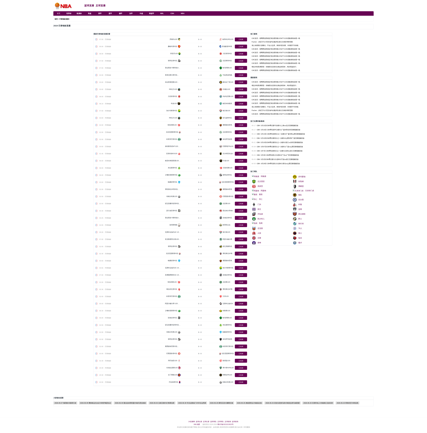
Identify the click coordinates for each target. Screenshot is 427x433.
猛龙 (300, 238)
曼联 (261, 194)
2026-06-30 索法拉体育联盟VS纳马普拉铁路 (130, 403)
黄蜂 (259, 243)
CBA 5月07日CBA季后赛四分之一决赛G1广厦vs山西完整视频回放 (277, 147)
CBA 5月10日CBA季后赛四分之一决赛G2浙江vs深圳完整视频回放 (277, 142)
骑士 (300, 233)
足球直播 (101, 5)
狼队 (300, 195)
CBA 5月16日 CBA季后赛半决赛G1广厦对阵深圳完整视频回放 (276, 130)
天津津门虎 (309, 191)
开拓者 (260, 214)
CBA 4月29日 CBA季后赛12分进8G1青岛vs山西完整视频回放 (276, 163)
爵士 (300, 219)
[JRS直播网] (67, 5)
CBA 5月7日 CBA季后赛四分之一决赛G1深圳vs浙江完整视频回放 (277, 151)
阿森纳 (263, 191)
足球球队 (221, 421)
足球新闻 (228, 421)
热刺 (261, 223)
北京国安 (261, 181)
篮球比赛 (199, 421)
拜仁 (261, 199)
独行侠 (301, 224)
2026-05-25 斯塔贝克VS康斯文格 (221, 403)
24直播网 (191, 421)
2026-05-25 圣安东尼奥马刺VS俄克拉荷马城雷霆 (283, 403)
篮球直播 (89, 5)
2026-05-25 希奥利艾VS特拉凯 (347, 403)
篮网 (300, 209)
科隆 (300, 204)
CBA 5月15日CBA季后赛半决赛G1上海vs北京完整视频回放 (275, 125)
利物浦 (263, 176)
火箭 (259, 233)
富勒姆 (301, 181)
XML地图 (197, 424)
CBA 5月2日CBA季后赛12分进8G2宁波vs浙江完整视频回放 (275, 159)
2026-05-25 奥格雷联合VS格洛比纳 (249, 403)
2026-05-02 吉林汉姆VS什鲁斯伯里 (162, 403)
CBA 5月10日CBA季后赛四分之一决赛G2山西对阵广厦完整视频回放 (278, 138)
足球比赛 (206, 421)
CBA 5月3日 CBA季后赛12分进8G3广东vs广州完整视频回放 (275, 155)
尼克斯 (260, 228)
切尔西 (301, 200)
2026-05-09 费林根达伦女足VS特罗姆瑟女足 (95, 403)
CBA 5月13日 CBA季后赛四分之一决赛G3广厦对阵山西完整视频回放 (278, 134)
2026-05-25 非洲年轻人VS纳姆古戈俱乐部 (318, 403)
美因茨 (260, 186)
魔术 (300, 243)
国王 (259, 209)
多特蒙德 (301, 177)
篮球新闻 (235, 421)
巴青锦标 (108, 39)
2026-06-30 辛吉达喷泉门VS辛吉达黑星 (192, 403)
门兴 (259, 204)
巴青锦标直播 (64, 19)
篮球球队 (213, 421)
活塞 (259, 238)
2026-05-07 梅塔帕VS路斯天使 (65, 403)
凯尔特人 (261, 219)
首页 (58, 13)
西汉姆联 (301, 214)
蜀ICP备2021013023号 (225, 424)
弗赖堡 (301, 186)
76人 (300, 228)
